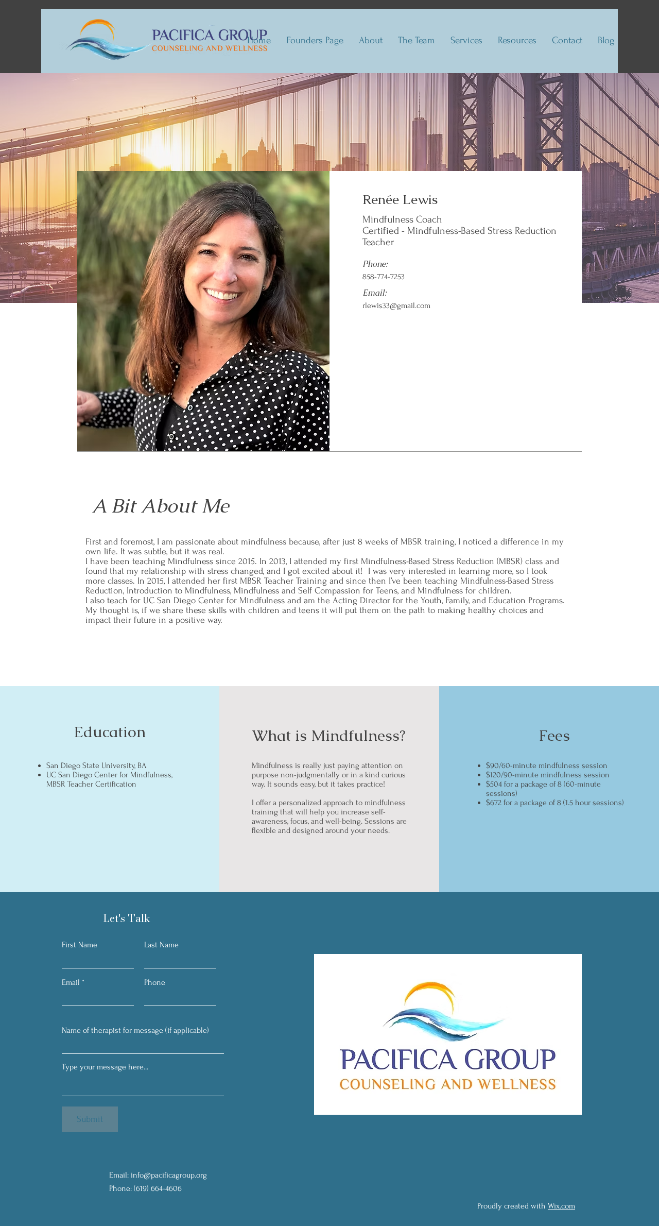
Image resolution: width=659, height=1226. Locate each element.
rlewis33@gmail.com (396, 305)
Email (71, 982)
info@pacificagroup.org (169, 1175)
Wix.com (561, 1206)
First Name (79, 945)
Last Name (161, 945)
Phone (154, 982)
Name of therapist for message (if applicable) (135, 1030)
